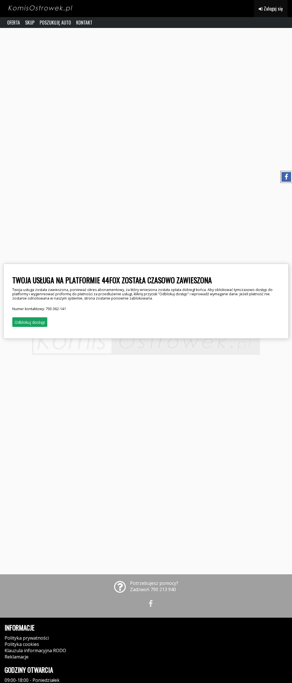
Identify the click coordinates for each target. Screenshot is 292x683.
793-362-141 (56, 308)
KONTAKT (84, 22)
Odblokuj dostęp (30, 322)
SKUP (30, 22)
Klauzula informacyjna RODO (35, 650)
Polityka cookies (22, 644)
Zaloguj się (273, 8)
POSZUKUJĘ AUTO (55, 22)
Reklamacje (17, 657)
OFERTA (13, 22)
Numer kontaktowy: (39, 309)
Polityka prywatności (27, 638)
